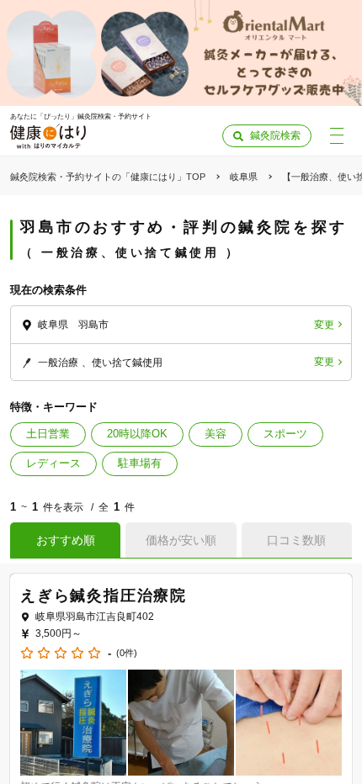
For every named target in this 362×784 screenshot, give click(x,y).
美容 (215, 433)
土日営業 (48, 433)
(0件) (126, 653)
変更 (324, 325)
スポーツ (285, 433)
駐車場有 (140, 463)
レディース (53, 463)
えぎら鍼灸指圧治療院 (103, 595)
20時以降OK (137, 433)
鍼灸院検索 (275, 135)
